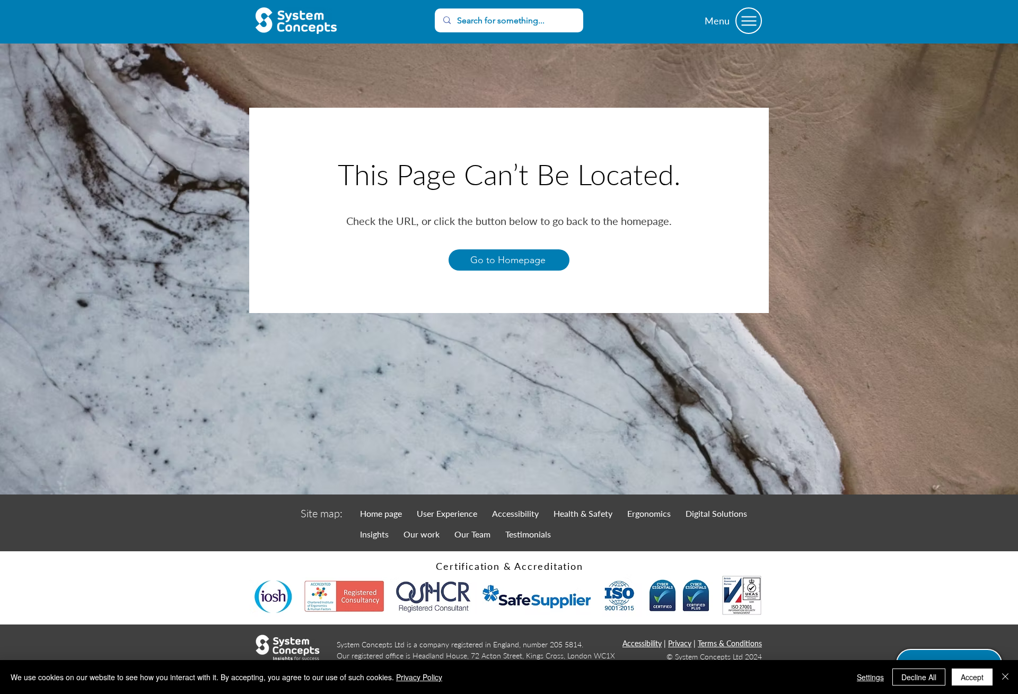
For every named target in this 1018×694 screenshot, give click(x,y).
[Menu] (748, 20)
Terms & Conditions (730, 643)
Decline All (918, 677)
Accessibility (642, 643)
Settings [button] (870, 677)
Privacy (679, 643)
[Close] (1005, 677)
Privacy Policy (419, 677)
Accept (972, 677)
